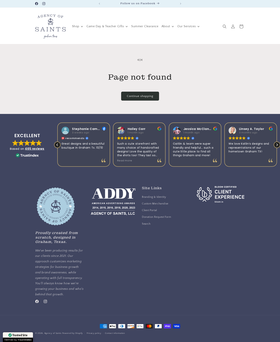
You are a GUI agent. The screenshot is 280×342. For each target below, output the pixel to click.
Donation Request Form (156, 217)
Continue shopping (140, 96)
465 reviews (34, 149)
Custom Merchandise (155, 203)
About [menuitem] (166, 26)
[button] (224, 26)
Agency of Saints (53, 333)
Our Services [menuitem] (186, 26)
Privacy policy (94, 333)
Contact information (115, 333)
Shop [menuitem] (75, 26)
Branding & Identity (154, 197)
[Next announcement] (180, 3)
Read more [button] (124, 160)
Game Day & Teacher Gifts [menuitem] (105, 26)
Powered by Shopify (72, 333)
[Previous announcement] (99, 3)
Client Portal (149, 210)
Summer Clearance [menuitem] (144, 26)
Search (146, 223)
